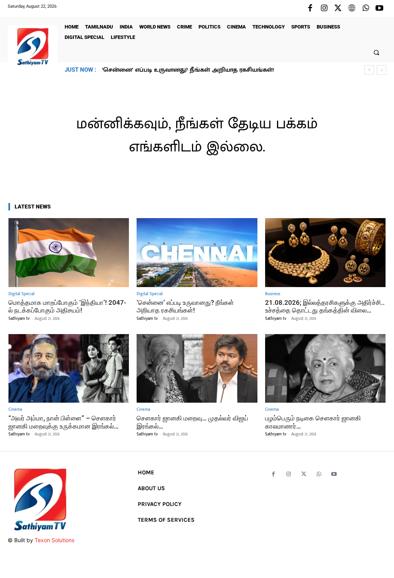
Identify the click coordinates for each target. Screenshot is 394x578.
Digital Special (21, 294)
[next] (381, 70)
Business (272, 294)
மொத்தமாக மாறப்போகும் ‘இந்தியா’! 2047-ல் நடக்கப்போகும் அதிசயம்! (67, 306)
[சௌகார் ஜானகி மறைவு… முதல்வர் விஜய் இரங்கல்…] (197, 368)
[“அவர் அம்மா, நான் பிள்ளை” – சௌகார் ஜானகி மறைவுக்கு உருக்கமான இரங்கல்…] (68, 368)
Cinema (15, 410)
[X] (338, 8)
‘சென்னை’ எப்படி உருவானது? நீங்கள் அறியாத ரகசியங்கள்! (185, 306)
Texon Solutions (54, 540)
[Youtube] (379, 8)
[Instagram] (324, 8)
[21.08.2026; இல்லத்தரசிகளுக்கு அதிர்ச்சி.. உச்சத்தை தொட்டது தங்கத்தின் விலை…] (325, 252)
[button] (376, 52)
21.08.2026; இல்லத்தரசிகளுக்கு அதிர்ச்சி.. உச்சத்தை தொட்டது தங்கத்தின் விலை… (218, 70)
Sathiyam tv (19, 318)
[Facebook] (310, 8)
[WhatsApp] (365, 8)
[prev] (369, 70)
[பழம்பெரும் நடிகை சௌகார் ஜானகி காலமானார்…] (325, 368)
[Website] (352, 8)
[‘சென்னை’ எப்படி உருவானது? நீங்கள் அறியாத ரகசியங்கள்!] (197, 252)
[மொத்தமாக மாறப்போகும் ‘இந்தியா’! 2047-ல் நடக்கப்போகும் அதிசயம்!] (68, 252)
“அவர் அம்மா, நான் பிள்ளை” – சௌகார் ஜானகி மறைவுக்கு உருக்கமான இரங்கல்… (63, 422)
